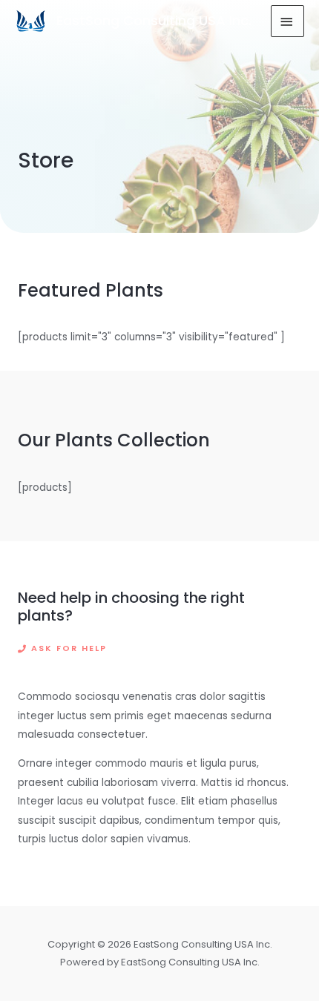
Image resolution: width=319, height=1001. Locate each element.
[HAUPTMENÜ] (288, 21)
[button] (62, 649)
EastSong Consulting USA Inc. (153, 20)
